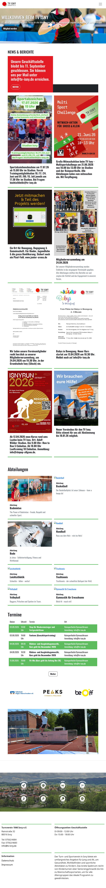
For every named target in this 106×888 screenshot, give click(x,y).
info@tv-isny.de (9, 845)
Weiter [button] (16, 86)
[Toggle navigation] (100, 4)
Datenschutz (8, 860)
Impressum (7, 864)
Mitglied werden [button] (10, 28)
